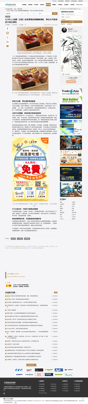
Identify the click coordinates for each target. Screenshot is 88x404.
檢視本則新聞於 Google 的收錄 (50, 24)
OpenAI (74, 214)
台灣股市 (62, 204)
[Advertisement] (31, 260)
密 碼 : (63, 17)
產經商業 (30, 4)
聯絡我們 (80, 1)
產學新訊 (60, 4)
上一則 (8, 282)
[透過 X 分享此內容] (7, 37)
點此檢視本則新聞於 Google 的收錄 (16, 276)
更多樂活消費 (30, 365)
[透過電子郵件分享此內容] (7, 46)
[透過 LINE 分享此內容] (7, 33)
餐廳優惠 (27, 238)
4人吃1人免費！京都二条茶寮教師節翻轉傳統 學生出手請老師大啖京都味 (25, 10)
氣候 (61, 210)
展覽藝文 (54, 4)
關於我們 (77, 384)
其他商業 (66, 4)
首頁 (15, 9)
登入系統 (71, 22)
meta (61, 216)
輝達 (61, 202)
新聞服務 (77, 386)
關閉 (16, 402)
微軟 (61, 206)
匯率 (73, 210)
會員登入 (66, 388)
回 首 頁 (54, 1)
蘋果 (61, 214)
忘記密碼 (66, 390)
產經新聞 (62, 212)
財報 (73, 208)
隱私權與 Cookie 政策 (58, 400)
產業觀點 (24, 4)
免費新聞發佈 (64, 12)
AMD (73, 206)
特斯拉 (73, 218)
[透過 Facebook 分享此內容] (7, 28)
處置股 (61, 208)
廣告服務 (77, 388)
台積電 (73, 202)
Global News (79, 4)
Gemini (61, 218)
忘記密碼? (69, 24)
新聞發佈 (67, 1)
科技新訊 (36, 4)
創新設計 (42, 4)
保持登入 (64, 19)
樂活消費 (48, 4)
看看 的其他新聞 (13, 274)
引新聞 (8, 24)
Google (73, 216)
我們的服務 (61, 1)
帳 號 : (63, 14)
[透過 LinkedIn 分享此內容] (7, 42)
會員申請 (63, 24)
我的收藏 (74, 1)
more (56, 292)
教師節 (13, 238)
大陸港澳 (72, 4)
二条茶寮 (20, 238)
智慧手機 (74, 212)
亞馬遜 (73, 204)
